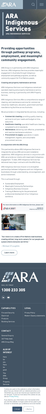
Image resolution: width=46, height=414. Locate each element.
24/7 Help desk (7, 338)
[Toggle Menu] (42, 4)
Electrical (5, 316)
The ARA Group (5, 375)
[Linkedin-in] (3, 297)
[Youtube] (8, 297)
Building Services (8, 321)
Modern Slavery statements (35, 316)
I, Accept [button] (17, 409)
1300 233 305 (13, 289)
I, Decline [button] (29, 409)
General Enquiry (7, 335)
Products (4, 318)
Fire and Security (7, 313)
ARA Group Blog (7, 342)
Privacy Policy (13, 396)
